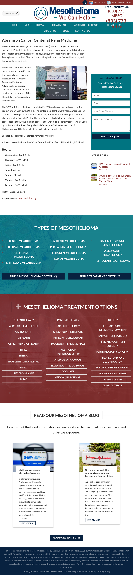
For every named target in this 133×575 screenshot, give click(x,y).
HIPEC (23, 349)
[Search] (84, 2)
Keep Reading (27, 523)
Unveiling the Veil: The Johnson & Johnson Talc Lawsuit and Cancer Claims (115, 178)
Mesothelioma (34, 25)
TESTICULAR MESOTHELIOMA (112, 260)
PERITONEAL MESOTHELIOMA (68, 252)
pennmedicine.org (27, 198)
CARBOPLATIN (23, 331)
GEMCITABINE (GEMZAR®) (23, 343)
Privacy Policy (104, 571)
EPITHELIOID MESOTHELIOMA (23, 262)
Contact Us (82, 30)
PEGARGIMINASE (24, 373)
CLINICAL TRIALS (112, 385)
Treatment (59, 25)
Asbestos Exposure (86, 25)
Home (14, 25)
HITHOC (24, 355)
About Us (50, 30)
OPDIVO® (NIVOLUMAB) (68, 359)
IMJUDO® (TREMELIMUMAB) (68, 343)
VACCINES (68, 371)
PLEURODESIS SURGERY (112, 373)
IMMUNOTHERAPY (68, 319)
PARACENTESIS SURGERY (112, 335)
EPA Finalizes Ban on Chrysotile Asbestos (115, 165)
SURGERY (112, 319)
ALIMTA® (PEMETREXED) (23, 325)
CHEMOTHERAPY (24, 319)
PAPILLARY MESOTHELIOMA (68, 240)
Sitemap (92, 571)
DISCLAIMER (66, 567)
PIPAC (23, 379)
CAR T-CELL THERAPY (68, 325)
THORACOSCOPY (112, 379)
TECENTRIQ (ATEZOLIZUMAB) (68, 365)
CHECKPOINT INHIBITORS (68, 331)
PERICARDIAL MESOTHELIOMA (68, 246)
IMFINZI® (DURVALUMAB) (68, 337)
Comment (103, 170)
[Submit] (17, 13)
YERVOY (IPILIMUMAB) (68, 377)
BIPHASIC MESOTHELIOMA (23, 246)
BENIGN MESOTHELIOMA (23, 240)
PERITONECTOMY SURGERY (112, 351)
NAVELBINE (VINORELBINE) (23, 361)
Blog (65, 30)
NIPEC (23, 367)
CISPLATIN (24, 337)
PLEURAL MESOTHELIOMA (68, 258)
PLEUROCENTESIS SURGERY (112, 367)
